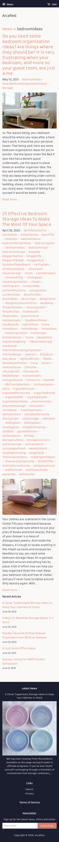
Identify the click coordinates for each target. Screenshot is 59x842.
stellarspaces (11, 435)
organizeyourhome (15, 401)
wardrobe (9, 474)
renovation (36, 405)
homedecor (10, 328)
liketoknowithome (14, 363)
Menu (9, 4)
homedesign (29, 328)
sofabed (8, 431)
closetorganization (15, 281)
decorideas (9, 298)
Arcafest (39, 835)
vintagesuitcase (44, 465)
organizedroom (37, 397)
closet (29, 273)
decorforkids (32, 294)
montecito (33, 380)
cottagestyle (37, 290)
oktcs (5, 388)
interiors (31, 354)
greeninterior (30, 316)
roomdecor (9, 410)
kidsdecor (46, 354)
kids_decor (9, 358)
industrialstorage (41, 341)
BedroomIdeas (32, 79)
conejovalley (30, 286)
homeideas (49, 328)
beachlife (48, 234)
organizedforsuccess (16, 392)
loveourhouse (11, 367)
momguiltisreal (12, 380)
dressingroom (35, 307)
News (7, 29)
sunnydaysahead (13, 448)
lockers (46, 363)
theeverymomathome (19, 461)
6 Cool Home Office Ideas (19, 648)
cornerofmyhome (14, 290)
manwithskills (31, 375)
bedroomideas (15, 247)
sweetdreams (38, 448)
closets (36, 281)
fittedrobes (10, 316)
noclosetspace (43, 384)
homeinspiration (16, 333)
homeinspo (38, 333)
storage (29, 435)
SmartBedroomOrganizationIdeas (24, 83)
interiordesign (12, 354)
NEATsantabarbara (17, 384)
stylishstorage (12, 444)
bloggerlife (34, 256)
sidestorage (30, 418)
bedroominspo (38, 247)
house (29, 337)
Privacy (29, 793)
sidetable (48, 418)
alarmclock (9, 234)
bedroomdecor (31, 239)
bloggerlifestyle (13, 260)
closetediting (14, 277)
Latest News (29, 688)
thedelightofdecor (43, 457)
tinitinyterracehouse (16, 465)
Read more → (11, 199)
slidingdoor (12, 422)
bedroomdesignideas (16, 243)
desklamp (46, 303)
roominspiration (31, 410)
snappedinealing (33, 427)
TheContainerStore (14, 457)
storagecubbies (12, 440)
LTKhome (30, 367)
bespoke (34, 251)
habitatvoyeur (11, 320)
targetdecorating (14, 452)
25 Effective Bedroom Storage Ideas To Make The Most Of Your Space (26, 219)
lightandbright (29, 358)
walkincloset (13, 469)
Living (34, 363)
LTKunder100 (11, 371)
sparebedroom (27, 431)
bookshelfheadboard (16, 264)
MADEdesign (10, 375)
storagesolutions (38, 440)
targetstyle (36, 452)
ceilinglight (41, 264)
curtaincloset (11, 294)
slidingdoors (32, 422)
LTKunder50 (31, 371)
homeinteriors (12, 337)
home (46, 324)
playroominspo (41, 401)
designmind (47, 298)
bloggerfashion (12, 256)
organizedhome (44, 392)
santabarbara (11, 414)
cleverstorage (11, 273)
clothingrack (10, 286)
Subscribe (47, 825)
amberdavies (29, 234)
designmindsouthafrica (21, 303)
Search (29, 789)
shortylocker (10, 418)
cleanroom (35, 269)
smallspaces (10, 427)
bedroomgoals (44, 243)
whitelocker (27, 474)
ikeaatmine (44, 337)
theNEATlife (45, 461)
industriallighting (14, 341)
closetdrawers (46, 273)
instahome (9, 345)
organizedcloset (24, 388)
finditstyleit (30, 311)
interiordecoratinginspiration (22, 350)
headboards (10, 324)
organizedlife (14, 397)
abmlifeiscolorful (35, 230)
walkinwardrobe (37, 469)
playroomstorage (14, 405)
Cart (54, 4)
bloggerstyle (35, 260)
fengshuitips (10, 311)
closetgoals (34, 277)
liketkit (47, 358)
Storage (7, 88)
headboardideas (36, 320)
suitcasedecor (34, 444)
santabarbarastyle (36, 414)
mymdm (49, 380)
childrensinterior (13, 269)
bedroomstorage (13, 251)
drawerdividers (12, 307)
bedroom (11, 239)
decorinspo (28, 298)
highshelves (30, 324)
